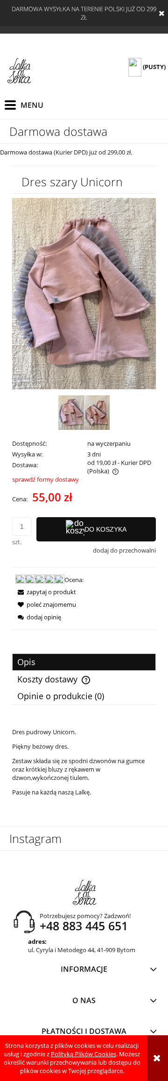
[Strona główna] (19, 71)
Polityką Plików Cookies (83, 1054)
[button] (44, 592)
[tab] (84, 662)
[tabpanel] (84, 762)
